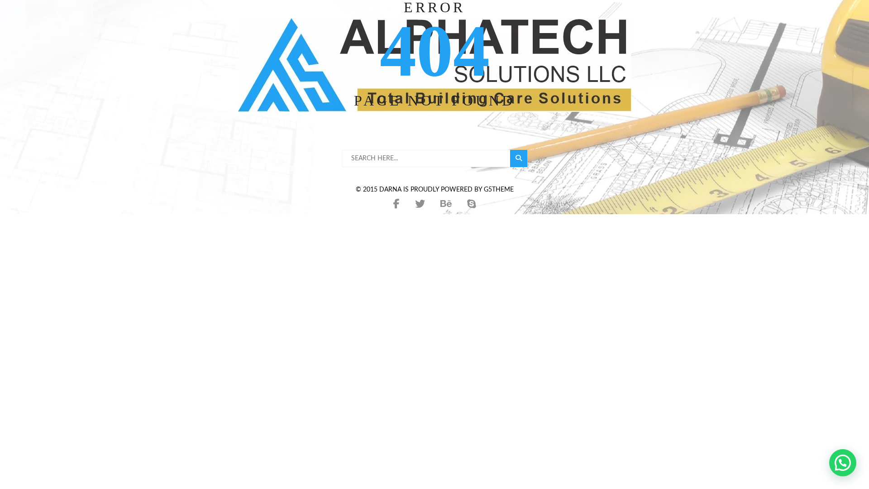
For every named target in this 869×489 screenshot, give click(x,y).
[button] (842, 462)
